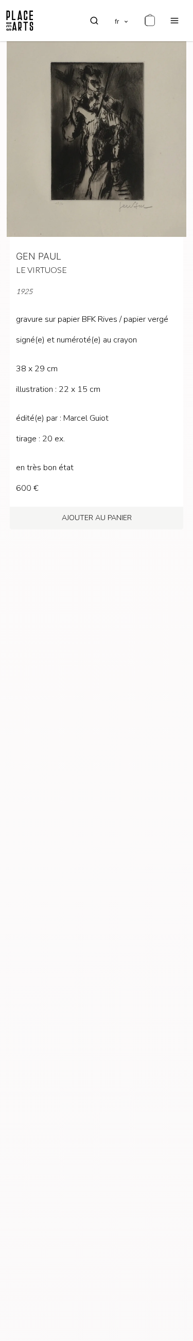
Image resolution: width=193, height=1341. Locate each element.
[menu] (174, 20)
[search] (94, 20)
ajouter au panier (97, 518)
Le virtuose (41, 269)
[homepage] (19, 20)
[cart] (149, 20)
